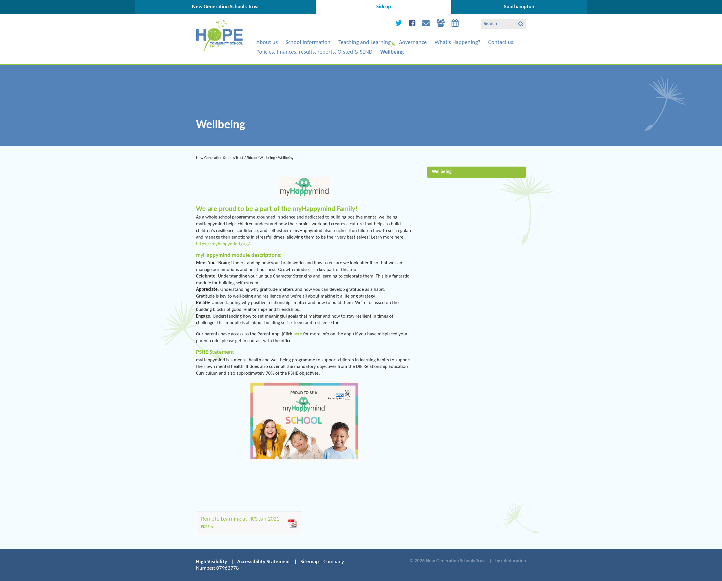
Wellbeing (267, 158)
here (298, 334)
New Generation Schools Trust (219, 158)
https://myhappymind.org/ (223, 244)
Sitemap (309, 562)
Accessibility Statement (263, 562)
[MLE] (441, 24)
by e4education (510, 561)
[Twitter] (398, 24)
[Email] (426, 24)
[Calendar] (455, 24)
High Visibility (211, 562)
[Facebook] (412, 24)
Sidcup (251, 158)
